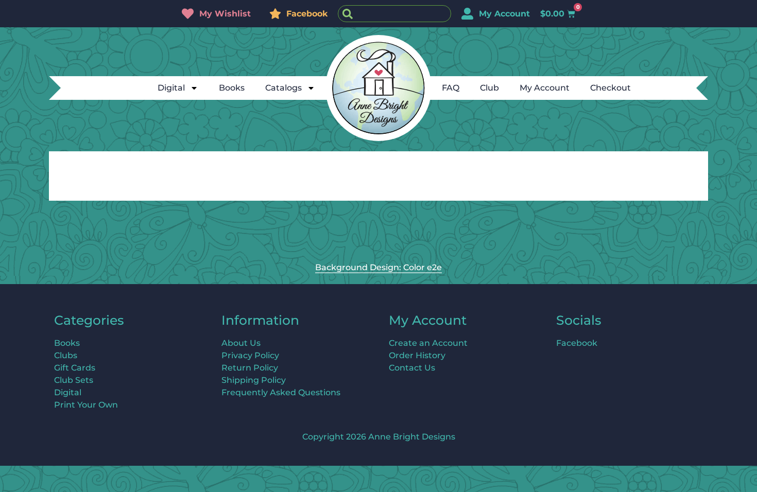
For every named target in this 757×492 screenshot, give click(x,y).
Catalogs (283, 88)
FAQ (450, 88)
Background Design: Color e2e (378, 267)
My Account (545, 88)
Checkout (610, 88)
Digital (171, 88)
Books (232, 88)
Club (489, 88)
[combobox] (394, 13)
